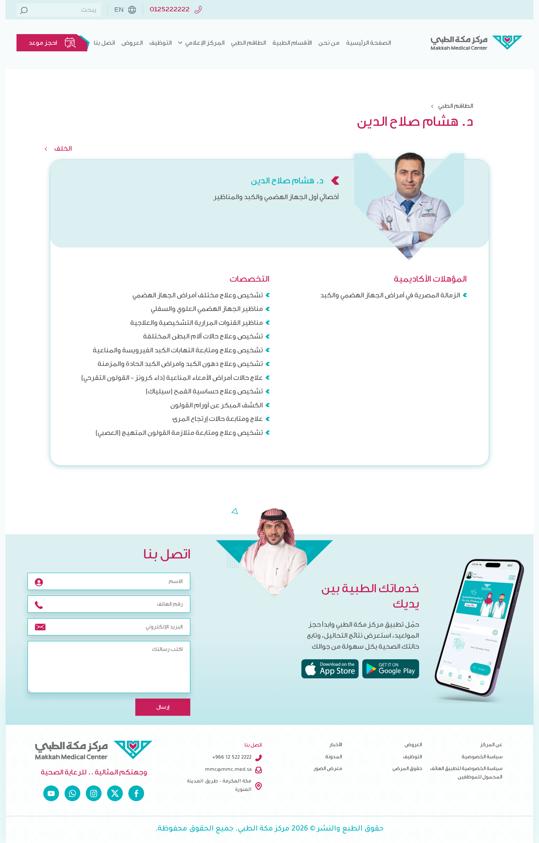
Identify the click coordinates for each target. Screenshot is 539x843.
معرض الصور (328, 768)
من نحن (329, 42)
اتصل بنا (104, 42)
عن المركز (491, 745)
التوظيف (160, 42)
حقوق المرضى (407, 768)
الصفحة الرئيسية (368, 42)
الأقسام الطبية (292, 42)
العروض (132, 42)
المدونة (333, 757)
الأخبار (335, 745)
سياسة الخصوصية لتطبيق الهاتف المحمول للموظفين (466, 773)
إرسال (162, 707)
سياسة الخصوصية (482, 757)
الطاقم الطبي (248, 42)
